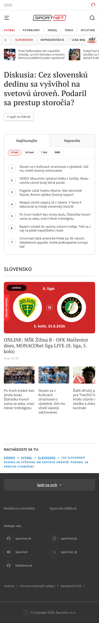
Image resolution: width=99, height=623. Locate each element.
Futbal (26, 458)
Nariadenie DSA (70, 586)
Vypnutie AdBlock (63, 508)
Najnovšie (72, 140)
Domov (9, 458)
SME (57, 152)
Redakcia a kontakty (19, 508)
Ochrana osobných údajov (37, 586)
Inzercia (9, 586)
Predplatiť (76, 5)
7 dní (44, 152)
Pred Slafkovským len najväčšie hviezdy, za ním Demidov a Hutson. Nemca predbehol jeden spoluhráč (41, 54)
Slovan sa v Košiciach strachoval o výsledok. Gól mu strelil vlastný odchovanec (51, 401)
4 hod (14, 152)
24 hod (29, 152)
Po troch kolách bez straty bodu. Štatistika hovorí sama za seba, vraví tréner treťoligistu (19, 399)
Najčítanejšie (26, 140)
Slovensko (47, 458)
